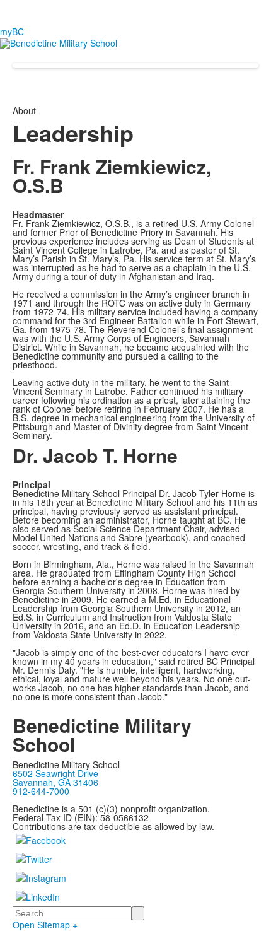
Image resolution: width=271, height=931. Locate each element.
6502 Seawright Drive (55, 773)
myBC (12, 31)
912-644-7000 (41, 791)
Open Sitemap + (45, 924)
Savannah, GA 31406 (55, 782)
